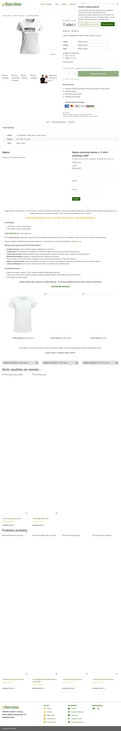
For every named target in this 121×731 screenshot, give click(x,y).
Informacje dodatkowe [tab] (59, 122)
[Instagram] (117, 4)
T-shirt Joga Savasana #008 (11, 518)
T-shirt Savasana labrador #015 (103, 679)
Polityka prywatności (77, 722)
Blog (57, 4)
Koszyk (49, 712)
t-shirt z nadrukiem (93, 116)
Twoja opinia (77, 168)
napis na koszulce (83, 116)
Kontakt (64, 4)
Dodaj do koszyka (98, 74)
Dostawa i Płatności (77, 712)
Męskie (85, 114)
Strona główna (6, 15)
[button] (71, 79)
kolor (65, 48)
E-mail (74, 189)
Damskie (81, 114)
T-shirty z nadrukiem (18, 15)
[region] (96, 16)
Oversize (90, 114)
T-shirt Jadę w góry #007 (40, 518)
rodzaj (65, 41)
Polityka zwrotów (76, 718)
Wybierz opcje (7, 525)
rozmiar (65, 45)
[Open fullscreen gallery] (56, 72)
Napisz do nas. (77, 241)
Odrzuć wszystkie (93, 24)
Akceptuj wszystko (107, 24)
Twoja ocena (77, 162)
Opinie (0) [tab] (71, 122)
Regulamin (74, 715)
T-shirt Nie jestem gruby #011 (72, 679)
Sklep (49, 708)
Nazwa (75, 181)
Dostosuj (82, 24)
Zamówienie (51, 718)
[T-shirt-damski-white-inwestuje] (30, 36)
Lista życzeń (51, 722)
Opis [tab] (47, 122)
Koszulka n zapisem (73, 116)
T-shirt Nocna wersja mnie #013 (13, 679)
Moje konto (51, 715)
